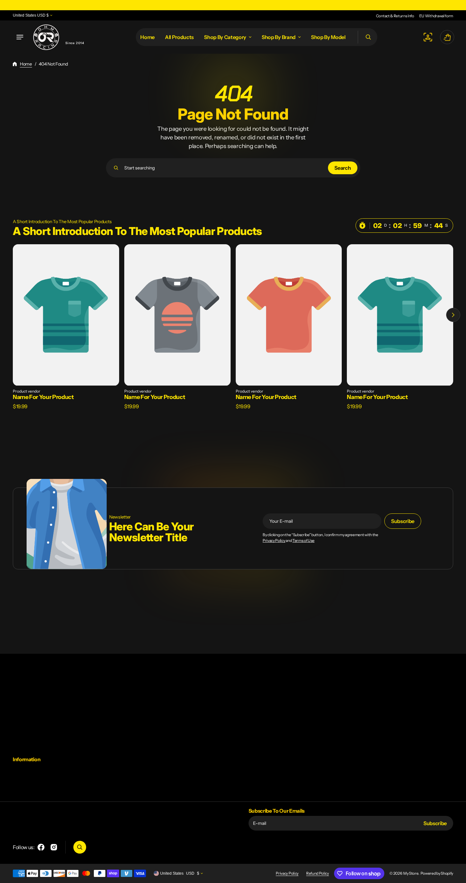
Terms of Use (303, 540)
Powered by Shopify (437, 873)
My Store (410, 873)
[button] (20, 37)
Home (26, 64)
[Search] (116, 168)
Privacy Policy (274, 540)
